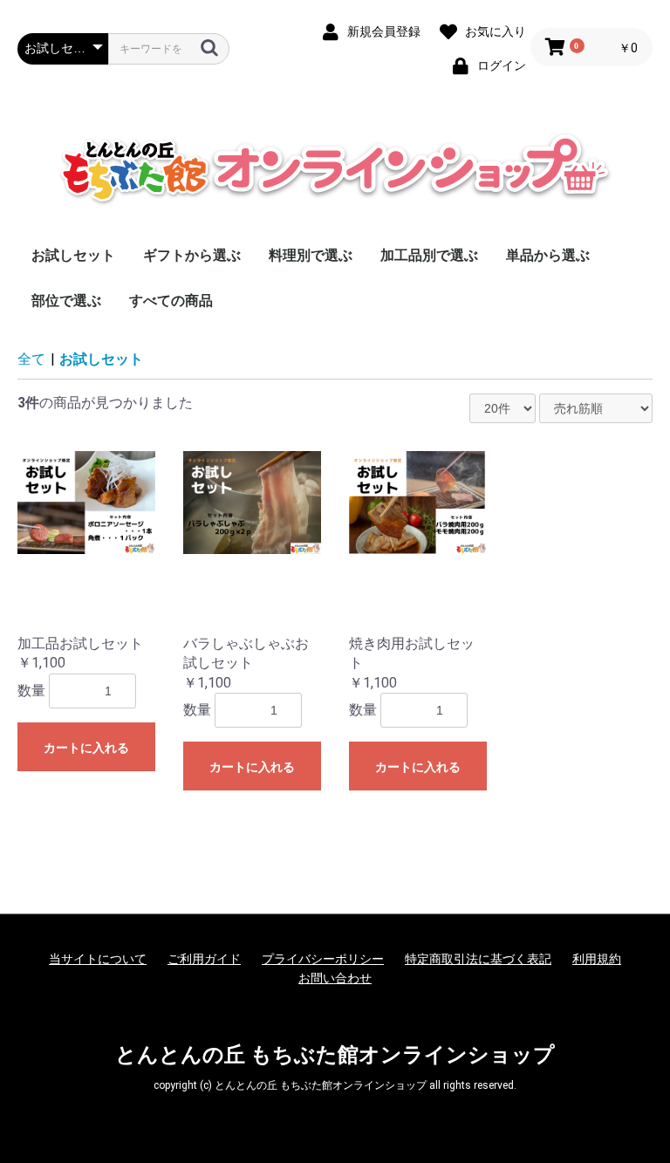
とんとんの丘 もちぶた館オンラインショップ (335, 1055)
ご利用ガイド (204, 959)
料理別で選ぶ (310, 255)
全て (31, 359)
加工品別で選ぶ (429, 255)
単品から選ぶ (548, 255)
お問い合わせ (335, 978)
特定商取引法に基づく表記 (478, 959)
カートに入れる (86, 748)
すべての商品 (171, 300)
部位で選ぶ (66, 300)
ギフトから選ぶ (192, 255)
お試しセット (73, 255)
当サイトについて (98, 959)
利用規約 (596, 959)
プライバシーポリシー (323, 959)
